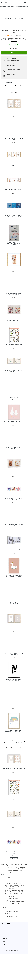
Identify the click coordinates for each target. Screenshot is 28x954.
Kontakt (3, 944)
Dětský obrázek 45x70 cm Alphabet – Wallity (14, 796)
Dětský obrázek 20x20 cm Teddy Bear (14, 269)
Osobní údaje (5, 938)
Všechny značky (6, 927)
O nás (3, 941)
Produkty (4, 6)
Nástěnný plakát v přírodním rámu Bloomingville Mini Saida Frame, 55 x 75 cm (14, 731)
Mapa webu (4, 933)
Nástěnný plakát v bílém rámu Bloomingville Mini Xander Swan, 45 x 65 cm (14, 576)
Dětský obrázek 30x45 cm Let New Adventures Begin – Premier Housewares (14, 243)
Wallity (14, 39)
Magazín (4, 930)
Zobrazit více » (14, 41)
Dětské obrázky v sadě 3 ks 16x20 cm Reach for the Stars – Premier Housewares (14, 216)
